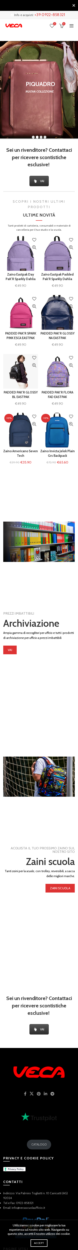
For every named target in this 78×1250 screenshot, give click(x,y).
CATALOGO (39, 1144)
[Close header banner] (73, 5)
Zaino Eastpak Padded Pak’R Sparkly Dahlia (57, 277)
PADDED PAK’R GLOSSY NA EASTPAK (58, 335)
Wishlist (54, 24)
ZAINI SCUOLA (60, 888)
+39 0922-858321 (49, 14)
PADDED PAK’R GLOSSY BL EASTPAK (21, 394)
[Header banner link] (34, 5)
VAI (42, 181)
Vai (10, 650)
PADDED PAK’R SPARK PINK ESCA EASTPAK (20, 335)
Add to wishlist (34, 240)
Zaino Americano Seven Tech (20, 453)
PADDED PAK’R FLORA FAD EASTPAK (57, 394)
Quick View (34, 247)
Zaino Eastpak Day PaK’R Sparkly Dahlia (21, 277)
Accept (39, 1243)
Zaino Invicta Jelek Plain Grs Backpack (57, 453)
